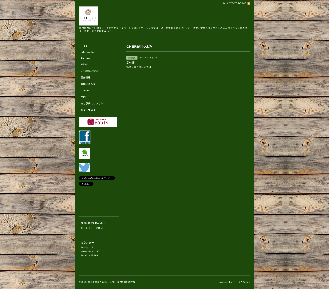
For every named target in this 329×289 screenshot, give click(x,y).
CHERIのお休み (90, 70)
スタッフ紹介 (88, 110)
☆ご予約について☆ (92, 103)
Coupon (85, 90)
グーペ (236, 282)
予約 (83, 97)
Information (88, 52)
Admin (246, 282)
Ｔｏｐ (84, 46)
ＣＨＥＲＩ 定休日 (92, 228)
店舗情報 (86, 77)
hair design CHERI (99, 282)
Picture (85, 58)
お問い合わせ (88, 84)
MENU (84, 64)
